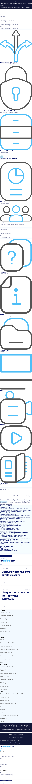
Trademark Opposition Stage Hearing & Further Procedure (15, 515)
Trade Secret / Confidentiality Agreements (11, 541)
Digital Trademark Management (8, 649)
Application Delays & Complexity (8, 62)
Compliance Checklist (5, 679)
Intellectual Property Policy (7, 703)
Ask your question (4, 712)
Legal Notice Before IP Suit (7, 549)
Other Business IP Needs (6, 552)
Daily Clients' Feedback (6, 632)
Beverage (28, 568)
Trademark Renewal (5, 507)
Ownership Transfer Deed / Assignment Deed (12, 520)
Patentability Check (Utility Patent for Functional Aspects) (15, 538)
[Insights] (16, 295)
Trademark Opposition (6, 513)
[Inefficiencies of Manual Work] (16, 213)
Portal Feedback (4, 718)
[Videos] (16, 438)
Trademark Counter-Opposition (8, 514)
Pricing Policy (3, 619)
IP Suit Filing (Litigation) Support (8, 550)
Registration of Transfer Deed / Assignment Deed (12, 521)
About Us (11, 734)
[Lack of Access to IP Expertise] (16, 88)
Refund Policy (3, 700)
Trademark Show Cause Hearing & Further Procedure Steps (15, 510)
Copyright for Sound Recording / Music (10, 529)
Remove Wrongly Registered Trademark (10, 518)
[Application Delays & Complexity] (16, 46)
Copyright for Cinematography (8, 531)
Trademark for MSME (5, 666)
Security (2, 706)
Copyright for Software (6, 527)
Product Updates (4, 625)
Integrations (3, 628)
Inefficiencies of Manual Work (8, 223)
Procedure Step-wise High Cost (8, 158)
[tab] (3, 502)
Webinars (2, 424)
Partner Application (18, 734)
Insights (2, 314)
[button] (5, 583)
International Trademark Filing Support (10, 524)
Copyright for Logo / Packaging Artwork (10, 525)
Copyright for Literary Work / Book (9, 528)
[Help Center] (16, 255)
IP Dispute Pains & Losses (7, 202)
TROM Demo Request (5, 615)
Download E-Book (4, 350)
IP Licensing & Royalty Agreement (9, 539)
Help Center (3, 272)
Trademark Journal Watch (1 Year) (8, 522)
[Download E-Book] (16, 334)
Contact (2, 721)
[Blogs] (16, 372)
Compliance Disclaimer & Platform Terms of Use (12, 694)
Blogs (1, 390)
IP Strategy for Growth (5, 683)
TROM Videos (3, 689)
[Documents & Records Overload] (16, 132)
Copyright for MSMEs (5, 670)
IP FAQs (2, 639)
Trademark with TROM (6, 506)
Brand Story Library (5, 659)
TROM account (4, 612)
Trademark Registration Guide (7, 643)
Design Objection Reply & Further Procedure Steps (13, 535)
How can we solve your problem (8, 715)
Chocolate (27, 589)
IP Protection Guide (5, 652)
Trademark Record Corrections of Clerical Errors (12, 511)
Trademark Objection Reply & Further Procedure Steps (14, 508)
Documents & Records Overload (8, 151)
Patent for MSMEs (4, 676)
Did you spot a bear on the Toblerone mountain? (15, 595)
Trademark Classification (6, 646)
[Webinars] (16, 407)
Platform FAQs (3, 622)
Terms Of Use (19, 737)
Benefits (2, 752)
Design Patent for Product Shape (8, 534)
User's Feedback (4, 635)
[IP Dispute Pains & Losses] (16, 181)
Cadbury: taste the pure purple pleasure (16, 573)
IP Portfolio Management (6, 546)
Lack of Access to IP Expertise (8, 111)
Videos (2, 452)
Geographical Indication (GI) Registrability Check (12, 545)
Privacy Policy (3, 697)
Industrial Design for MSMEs (7, 673)
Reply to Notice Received (6, 548)
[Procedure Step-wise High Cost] (16, 156)
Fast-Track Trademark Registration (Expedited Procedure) (15, 517)
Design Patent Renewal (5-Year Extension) (11, 536)
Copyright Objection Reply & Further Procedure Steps (14, 532)
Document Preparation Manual (7, 655)
